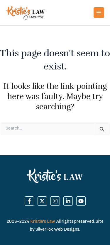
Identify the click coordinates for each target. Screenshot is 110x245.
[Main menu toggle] (99, 12)
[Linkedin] (68, 201)
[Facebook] (29, 201)
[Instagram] (55, 201)
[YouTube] (81, 201)
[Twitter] (42, 201)
